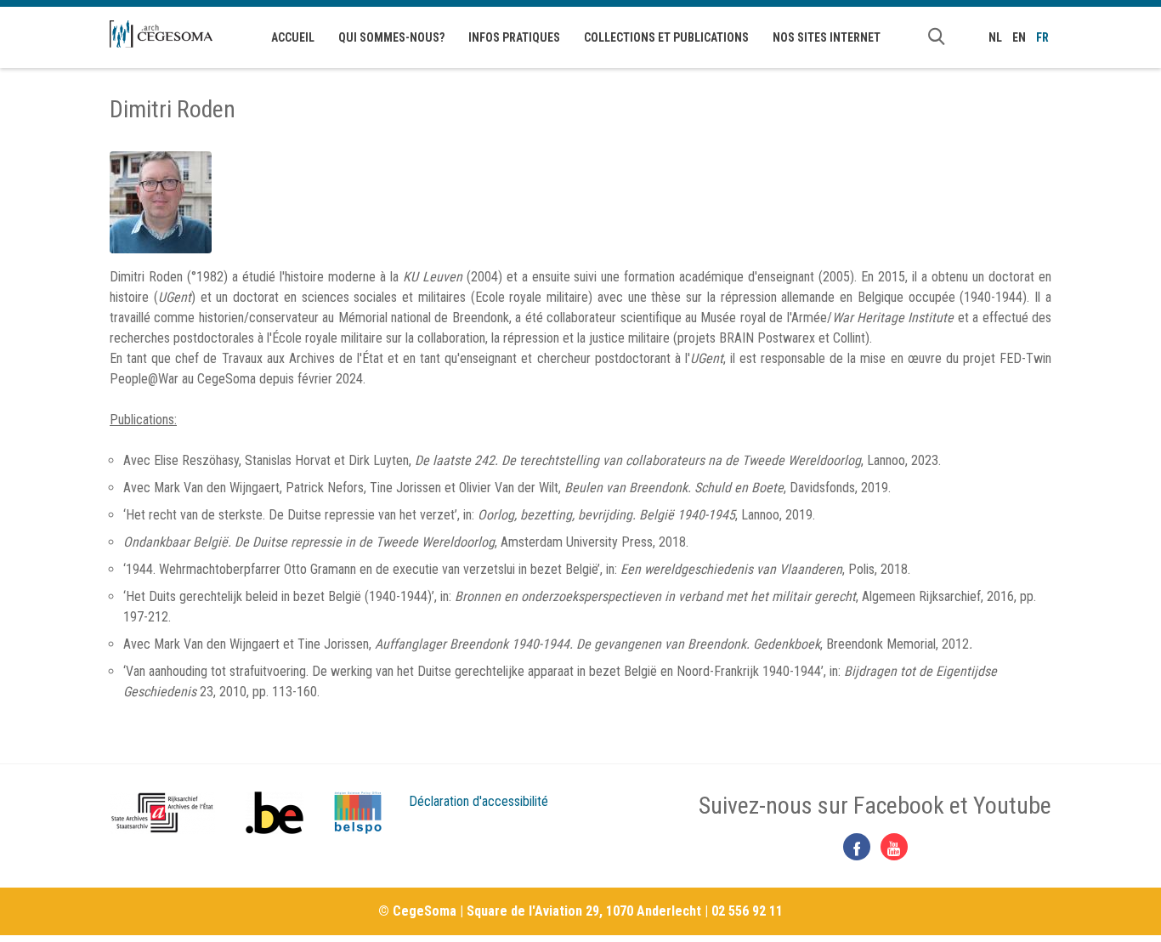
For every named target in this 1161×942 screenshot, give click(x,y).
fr (1042, 37)
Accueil (292, 37)
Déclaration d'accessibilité (478, 801)
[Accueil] (161, 34)
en (1019, 37)
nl (995, 37)
